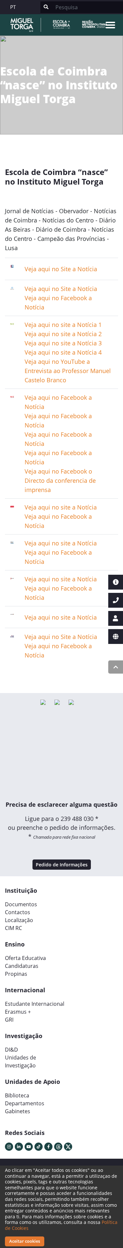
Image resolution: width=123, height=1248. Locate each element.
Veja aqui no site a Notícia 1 (63, 325)
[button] (13, 674)
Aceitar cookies (24, 1241)
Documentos (21, 904)
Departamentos (24, 1103)
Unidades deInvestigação (20, 1061)
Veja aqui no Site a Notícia (61, 637)
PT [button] (13, 7)
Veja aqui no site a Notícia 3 (63, 343)
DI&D (11, 1049)
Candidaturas (21, 966)
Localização (19, 920)
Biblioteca (17, 1095)
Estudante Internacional (34, 1003)
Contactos (17, 912)
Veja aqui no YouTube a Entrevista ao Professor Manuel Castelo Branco (68, 371)
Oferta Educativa (25, 958)
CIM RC (13, 928)
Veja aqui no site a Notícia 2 (63, 334)
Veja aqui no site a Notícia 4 (63, 352)
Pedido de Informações (62, 864)
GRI (9, 1019)
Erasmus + (18, 1011)
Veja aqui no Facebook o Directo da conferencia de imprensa (60, 480)
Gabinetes (17, 1111)
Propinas (16, 973)
